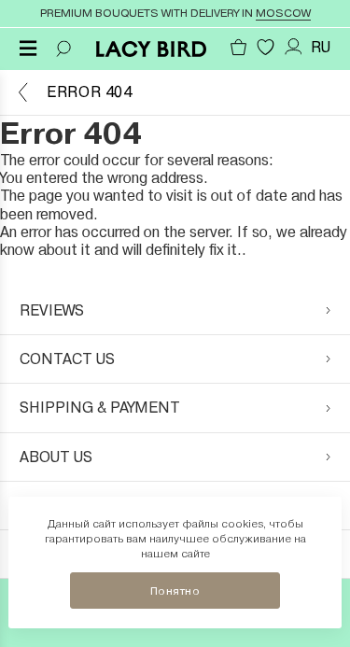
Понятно (175, 591)
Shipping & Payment (100, 407)
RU (320, 47)
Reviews (52, 310)
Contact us (67, 359)
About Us (56, 457)
